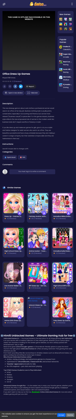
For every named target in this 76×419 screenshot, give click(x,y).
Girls (23, 157)
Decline (70, 415)
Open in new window (15, 93)
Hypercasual (11, 157)
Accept (61, 415)
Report (31, 86)
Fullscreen (34, 93)
